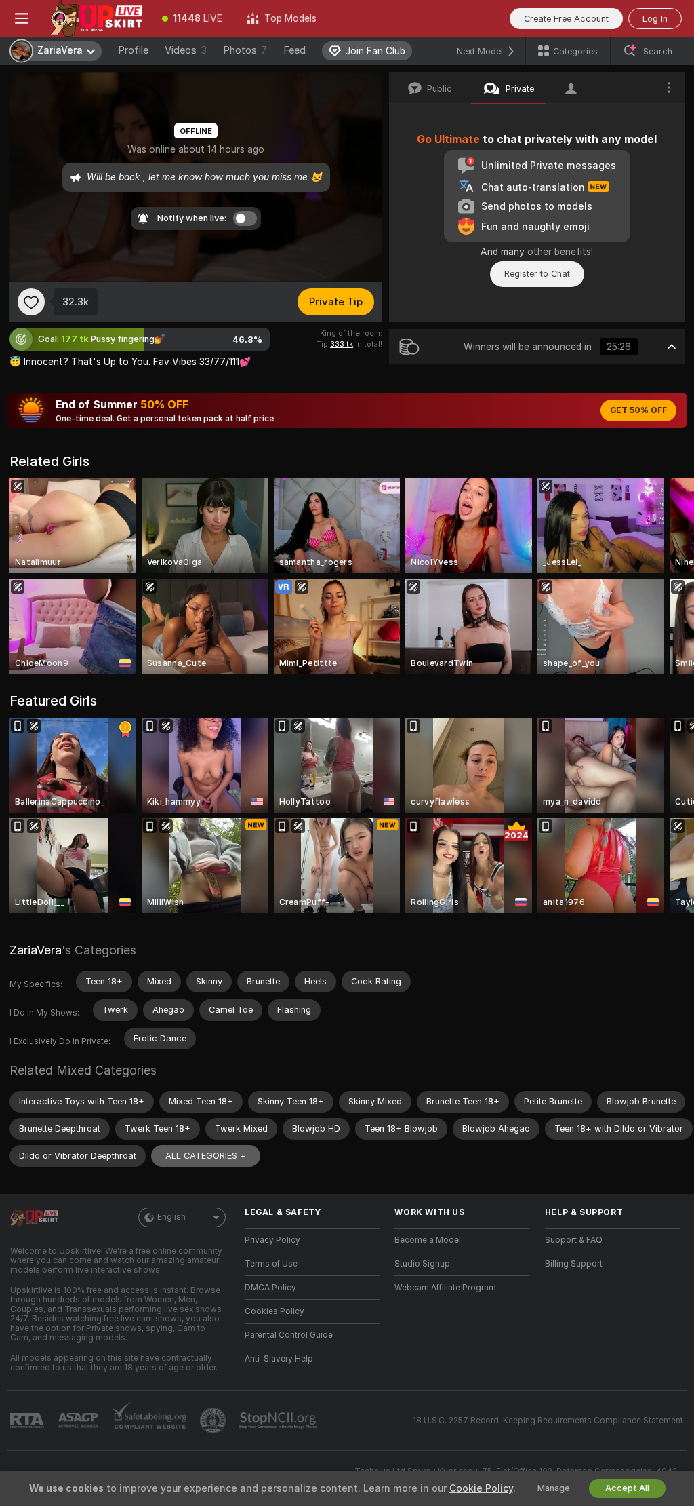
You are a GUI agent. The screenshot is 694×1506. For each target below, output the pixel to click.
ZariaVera (35, 950)
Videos (186, 50)
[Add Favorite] (31, 301)
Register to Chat (537, 274)
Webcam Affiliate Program (445, 1287)
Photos (245, 50)
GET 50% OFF (638, 410)
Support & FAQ (574, 1240)
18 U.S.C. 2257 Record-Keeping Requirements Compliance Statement (548, 1420)
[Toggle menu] (21, 18)
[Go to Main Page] (96, 18)
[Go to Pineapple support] (214, 1420)
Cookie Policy (481, 1488)
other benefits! (560, 251)
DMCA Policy (270, 1287)
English (171, 1217)
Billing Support (574, 1264)
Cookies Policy (274, 1311)
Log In (655, 19)
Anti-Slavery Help (279, 1359)
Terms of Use (271, 1264)
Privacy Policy (272, 1240)
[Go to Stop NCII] (279, 1420)
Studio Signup (422, 1264)
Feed (294, 50)
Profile (133, 50)
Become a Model (427, 1240)
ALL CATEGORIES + (205, 1156)
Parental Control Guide (289, 1335)
